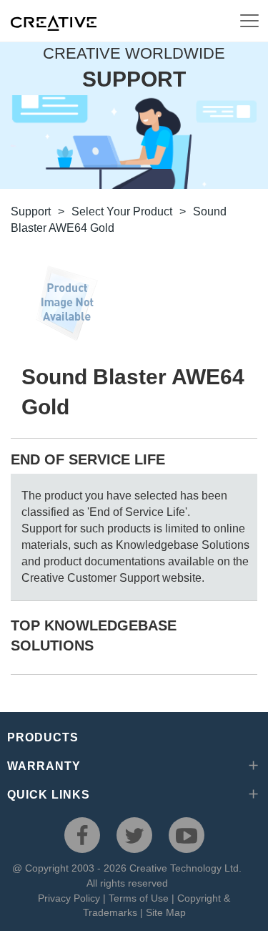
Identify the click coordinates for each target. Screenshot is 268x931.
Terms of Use (139, 898)
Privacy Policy (69, 898)
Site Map (166, 912)
